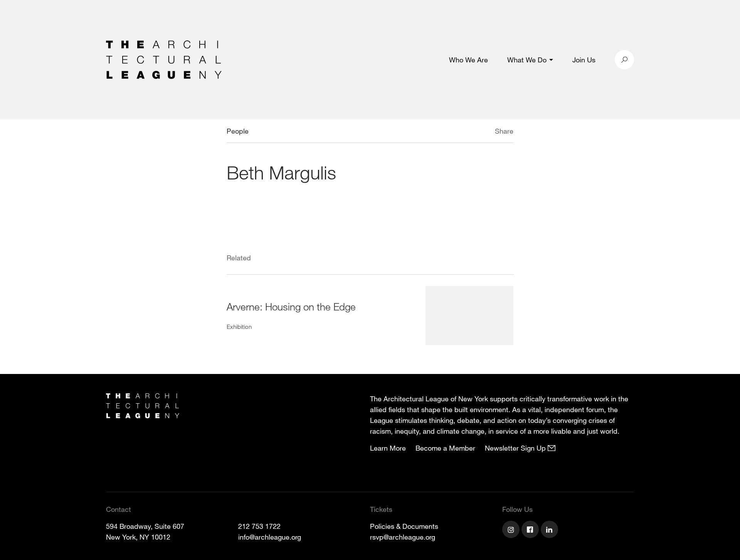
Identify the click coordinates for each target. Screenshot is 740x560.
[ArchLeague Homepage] (164, 59)
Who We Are (468, 59)
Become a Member (445, 448)
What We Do (527, 59)
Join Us (583, 59)
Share (504, 131)
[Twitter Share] (472, 132)
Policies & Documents (404, 526)
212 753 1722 (259, 526)
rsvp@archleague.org (402, 537)
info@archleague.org (269, 537)
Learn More (388, 448)
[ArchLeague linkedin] (550, 530)
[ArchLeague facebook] (531, 530)
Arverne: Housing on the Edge (291, 306)
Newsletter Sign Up (516, 448)
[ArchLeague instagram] (511, 530)
